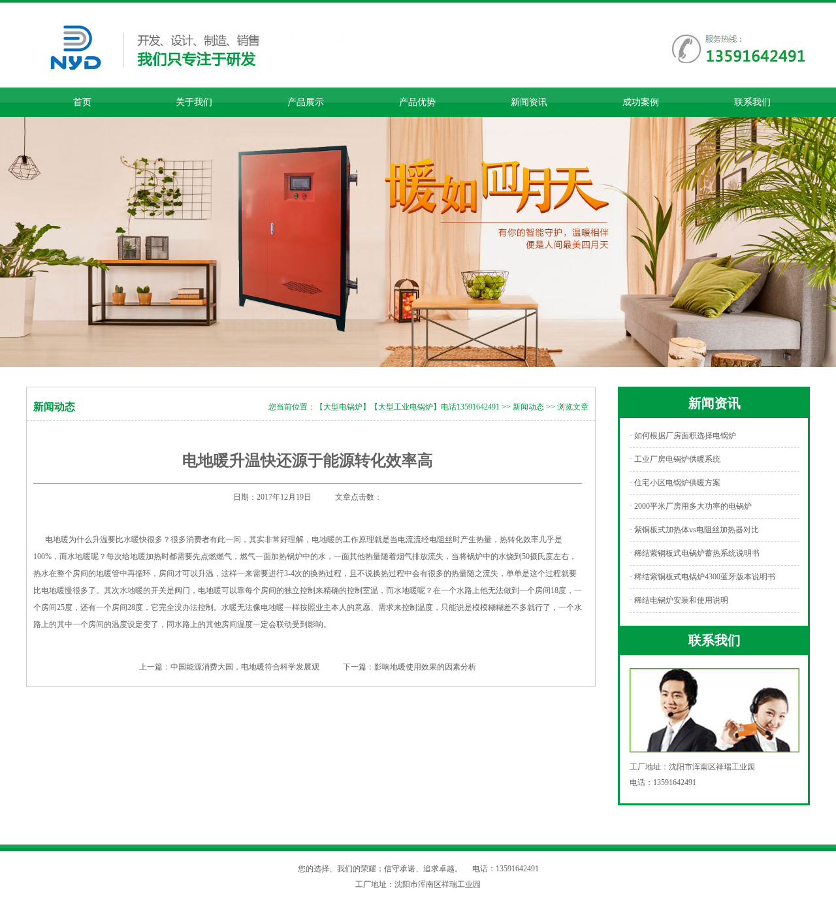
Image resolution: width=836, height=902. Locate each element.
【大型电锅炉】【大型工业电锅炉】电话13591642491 (407, 406)
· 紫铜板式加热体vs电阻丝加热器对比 (694, 529)
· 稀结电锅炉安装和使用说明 (679, 600)
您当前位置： (291, 406)
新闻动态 (528, 406)
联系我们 (752, 102)
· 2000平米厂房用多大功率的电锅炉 (691, 506)
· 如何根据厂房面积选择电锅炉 (683, 435)
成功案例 (640, 102)
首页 (82, 102)
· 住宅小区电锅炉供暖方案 (675, 482)
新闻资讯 (529, 102)
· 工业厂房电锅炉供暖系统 (675, 459)
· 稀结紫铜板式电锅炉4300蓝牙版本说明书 (702, 576)
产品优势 (417, 102)
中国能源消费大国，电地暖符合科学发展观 (244, 666)
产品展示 (305, 102)
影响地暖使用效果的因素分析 (425, 666)
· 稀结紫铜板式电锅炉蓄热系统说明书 (695, 553)
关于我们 (194, 102)
